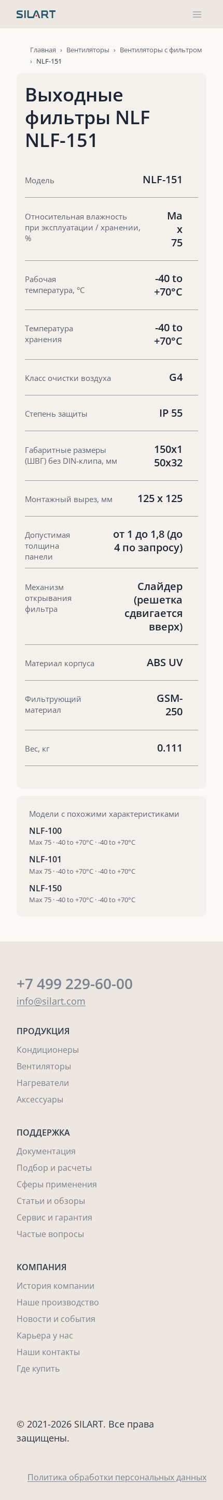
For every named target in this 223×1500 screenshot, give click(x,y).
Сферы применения (57, 1184)
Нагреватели (43, 1083)
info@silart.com (51, 1001)
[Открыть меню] (196, 14)
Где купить (38, 1368)
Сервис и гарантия (54, 1217)
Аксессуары (40, 1099)
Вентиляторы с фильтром (161, 49)
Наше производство (58, 1302)
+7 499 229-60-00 (75, 983)
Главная (43, 49)
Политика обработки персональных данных (116, 1477)
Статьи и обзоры (51, 1201)
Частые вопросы (50, 1234)
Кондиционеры (48, 1049)
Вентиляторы (87, 49)
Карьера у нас (45, 1335)
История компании (55, 1285)
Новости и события (56, 1319)
